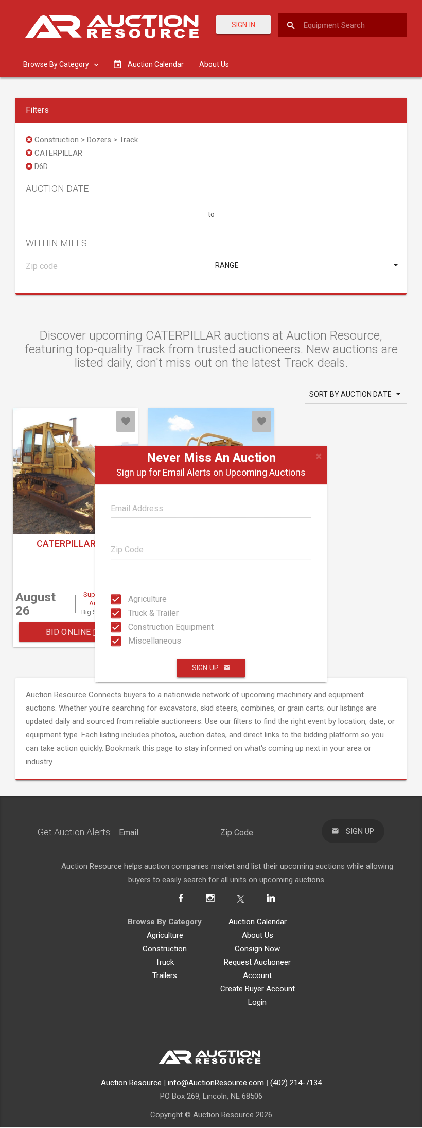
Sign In (243, 25)
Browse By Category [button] (57, 64)
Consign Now (257, 948)
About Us (214, 64)
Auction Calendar (257, 922)
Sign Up (205, 668)
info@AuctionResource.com (216, 1082)
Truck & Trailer (137, 613)
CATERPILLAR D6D (75, 543)
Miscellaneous (137, 641)
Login (257, 1002)
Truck (164, 962)
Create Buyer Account (257, 989)
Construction (165, 948)
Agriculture (137, 599)
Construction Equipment (137, 627)
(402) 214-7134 (296, 1082)
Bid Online (69, 632)
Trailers (164, 975)
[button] (307, 265)
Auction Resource (131, 1082)
